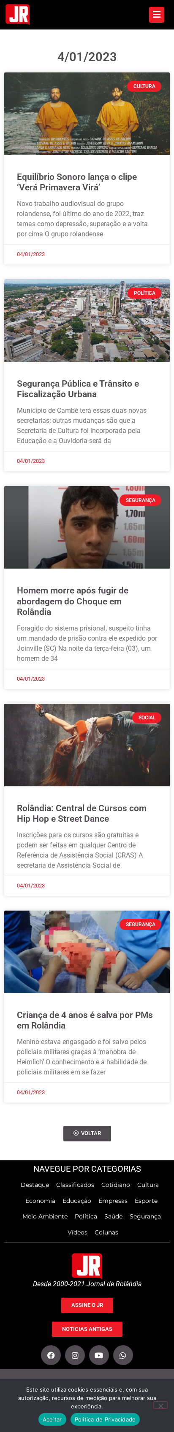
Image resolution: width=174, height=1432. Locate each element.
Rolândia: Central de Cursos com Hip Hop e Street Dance (82, 813)
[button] (87, 1133)
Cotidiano (115, 1185)
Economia (40, 1201)
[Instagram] (75, 1355)
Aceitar (52, 1419)
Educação (77, 1201)
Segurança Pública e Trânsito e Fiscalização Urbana (78, 389)
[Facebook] (51, 1355)
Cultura (148, 1185)
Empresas (113, 1201)
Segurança (145, 1216)
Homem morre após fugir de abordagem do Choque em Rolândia (72, 601)
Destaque (35, 1185)
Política (86, 1216)
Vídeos (77, 1232)
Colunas (106, 1232)
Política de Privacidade (105, 1419)
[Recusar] (160, 1405)
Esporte (146, 1201)
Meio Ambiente (45, 1216)
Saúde (113, 1216)
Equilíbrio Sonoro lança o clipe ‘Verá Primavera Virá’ (77, 182)
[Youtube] (99, 1355)
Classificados (75, 1185)
